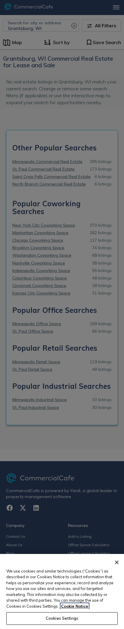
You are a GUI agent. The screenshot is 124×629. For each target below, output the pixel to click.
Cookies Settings (62, 618)
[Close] (116, 562)
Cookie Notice (74, 606)
